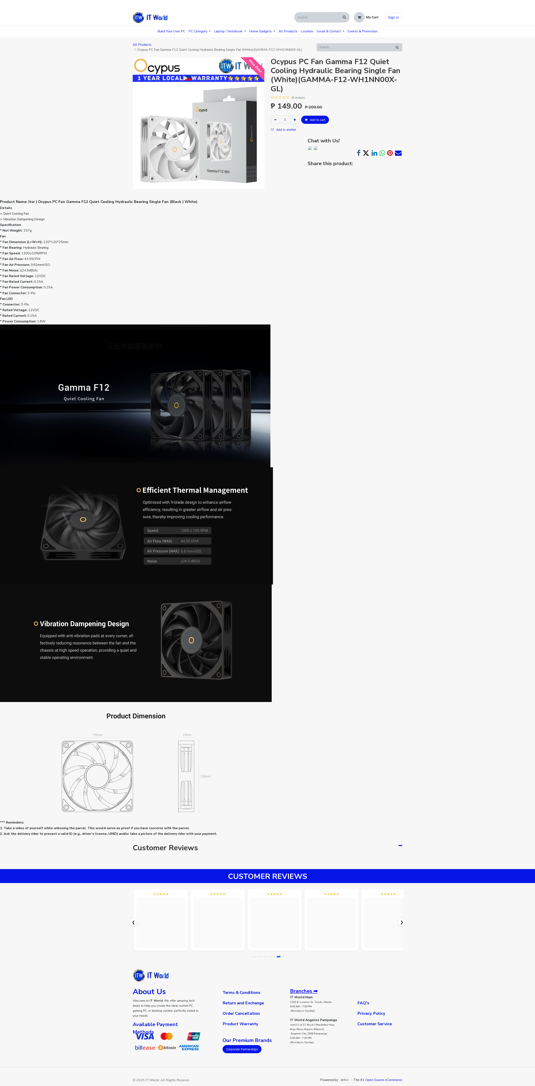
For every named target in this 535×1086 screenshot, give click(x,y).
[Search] (344, 17)
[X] (366, 153)
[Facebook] (358, 153)
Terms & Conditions (241, 992)
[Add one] (294, 120)
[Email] (398, 153)
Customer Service (374, 1024)
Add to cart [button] (317, 120)
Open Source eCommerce (383, 1080)
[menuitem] (171, 31)
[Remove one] (275, 120)
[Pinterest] (390, 153)
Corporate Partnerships (242, 1049)
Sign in (393, 17)
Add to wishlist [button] (285, 129)
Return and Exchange (243, 1003)
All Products (142, 44)
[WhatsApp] (382, 153)
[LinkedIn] (374, 153)
